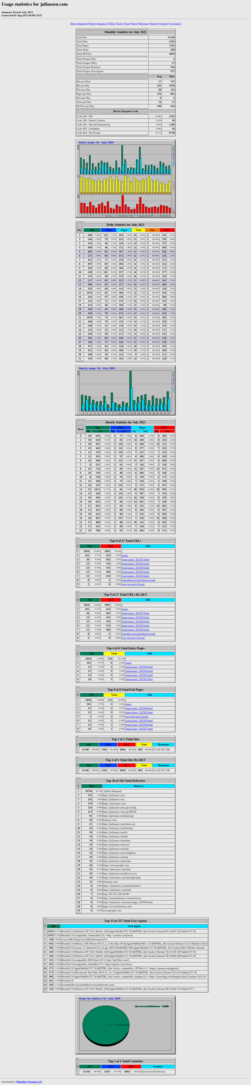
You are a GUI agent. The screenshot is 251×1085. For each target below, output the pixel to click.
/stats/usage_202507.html (135, 559)
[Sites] (134, 23)
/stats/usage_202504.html (135, 563)
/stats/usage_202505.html (135, 575)
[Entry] (120, 23)
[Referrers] (143, 23)
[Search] (154, 23)
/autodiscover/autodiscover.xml (138, 580)
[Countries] (175, 23)
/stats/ (125, 555)
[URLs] (112, 23)
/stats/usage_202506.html (135, 567)
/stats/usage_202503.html (135, 571)
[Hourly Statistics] (98, 23)
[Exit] (128, 23)
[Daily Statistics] (79, 23)
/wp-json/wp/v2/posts (133, 584)
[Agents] (163, 23)
